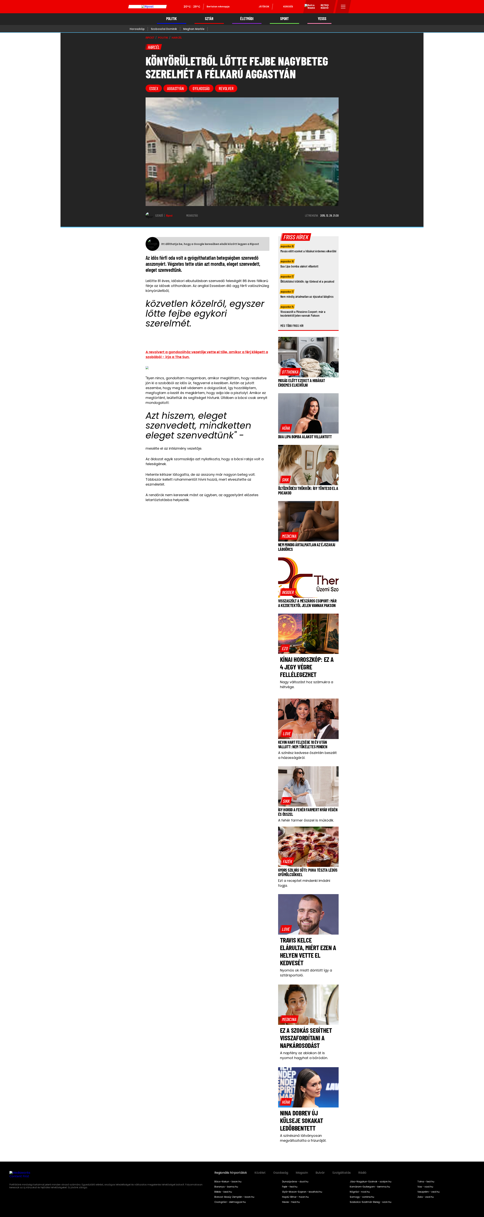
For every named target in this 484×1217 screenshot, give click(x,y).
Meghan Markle (193, 29)
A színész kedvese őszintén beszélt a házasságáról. (307, 755)
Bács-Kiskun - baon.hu (227, 1181)
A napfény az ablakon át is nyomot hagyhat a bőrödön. (304, 1055)
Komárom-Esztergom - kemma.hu (370, 1186)
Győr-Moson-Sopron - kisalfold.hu (302, 1191)
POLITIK (171, 18)
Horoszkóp (137, 29)
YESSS (322, 18)
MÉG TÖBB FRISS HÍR (292, 325)
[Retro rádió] (308, 7)
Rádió (362, 1172)
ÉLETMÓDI (247, 18)
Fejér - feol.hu (289, 1186)
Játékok (264, 6)
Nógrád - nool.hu (360, 1191)
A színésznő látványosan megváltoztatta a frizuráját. (303, 1138)
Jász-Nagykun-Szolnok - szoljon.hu (370, 1181)
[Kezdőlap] (147, 6)
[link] (290, 371)
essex (153, 88)
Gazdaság (280, 1172)
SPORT (284, 18)
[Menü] (343, 6)
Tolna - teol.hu (425, 1181)
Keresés (288, 6)
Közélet (260, 1172)
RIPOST (150, 38)
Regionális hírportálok (230, 1172)
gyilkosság (201, 88)
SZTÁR (209, 18)
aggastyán (175, 88)
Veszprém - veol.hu (428, 1191)
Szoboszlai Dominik (164, 29)
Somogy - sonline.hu (362, 1196)
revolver (226, 88)
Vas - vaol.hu (425, 1186)
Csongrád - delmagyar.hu (230, 1202)
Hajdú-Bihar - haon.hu (295, 1196)
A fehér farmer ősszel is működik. (306, 820)
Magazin (302, 1172)
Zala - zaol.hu (425, 1196)
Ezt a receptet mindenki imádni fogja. (304, 883)
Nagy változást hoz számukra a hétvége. (306, 684)
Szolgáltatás (341, 1172)
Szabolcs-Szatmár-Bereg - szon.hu (370, 1202)
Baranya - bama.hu (226, 1186)
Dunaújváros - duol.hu (295, 1181)
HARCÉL (177, 38)
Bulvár (320, 1172)
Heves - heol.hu (291, 1202)
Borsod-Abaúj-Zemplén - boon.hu (234, 1196)
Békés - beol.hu (223, 1191)
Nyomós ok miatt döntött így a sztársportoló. (306, 973)
